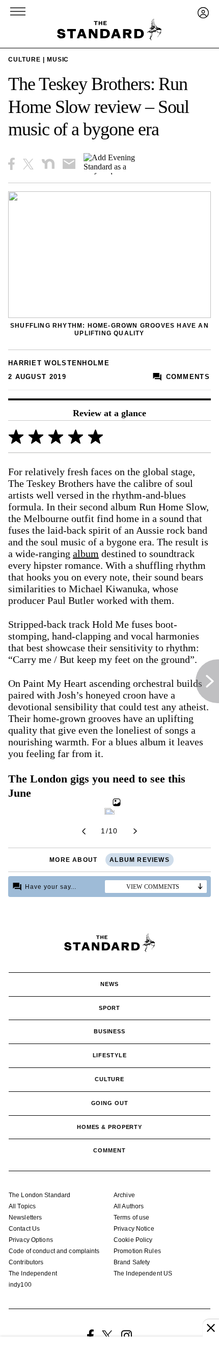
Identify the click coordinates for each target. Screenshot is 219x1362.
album (86, 553)
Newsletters (25, 1217)
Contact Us (24, 1228)
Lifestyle (110, 1055)
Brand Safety (132, 1262)
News (109, 984)
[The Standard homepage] (109, 29)
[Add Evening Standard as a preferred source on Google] (117, 164)
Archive (124, 1195)
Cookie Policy (133, 1239)
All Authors (129, 1206)
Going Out (109, 1103)
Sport (109, 1008)
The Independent (33, 1273)
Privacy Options (31, 1239)
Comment (109, 1150)
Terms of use (131, 1217)
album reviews (140, 859)
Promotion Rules (137, 1251)
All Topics (22, 1206)
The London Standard (39, 1195)
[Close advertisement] (211, 1328)
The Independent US (143, 1273)
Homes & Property (109, 1127)
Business (109, 1031)
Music (58, 59)
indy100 (20, 1284)
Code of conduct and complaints (54, 1251)
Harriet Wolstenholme (59, 363)
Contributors (26, 1262)
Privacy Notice (134, 1228)
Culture (24, 59)
